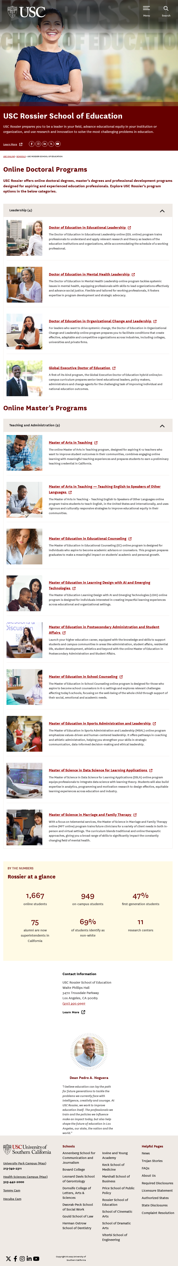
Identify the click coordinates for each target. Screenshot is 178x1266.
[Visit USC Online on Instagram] (38, 144)
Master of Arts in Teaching (71, 442)
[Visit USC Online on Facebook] (32, 144)
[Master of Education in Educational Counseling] (24, 546)
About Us (149, 1176)
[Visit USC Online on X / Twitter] (51, 144)
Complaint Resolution (158, 1213)
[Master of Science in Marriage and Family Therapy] (24, 827)
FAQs (145, 1168)
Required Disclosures (157, 1183)
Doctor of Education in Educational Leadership (88, 227)
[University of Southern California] (27, 12)
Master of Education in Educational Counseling (88, 538)
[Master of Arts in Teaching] (24, 453)
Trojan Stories (152, 1161)
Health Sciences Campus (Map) (25, 1177)
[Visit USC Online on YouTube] (58, 144)
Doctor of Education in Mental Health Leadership (89, 274)
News (146, 1153)
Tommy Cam (11, 1190)
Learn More (10, 144)
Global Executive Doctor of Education (80, 368)
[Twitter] (8, 1258)
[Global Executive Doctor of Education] (24, 378)
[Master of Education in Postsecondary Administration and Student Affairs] (24, 640)
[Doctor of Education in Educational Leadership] (24, 238)
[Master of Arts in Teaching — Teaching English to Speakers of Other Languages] (24, 500)
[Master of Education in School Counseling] (24, 687)
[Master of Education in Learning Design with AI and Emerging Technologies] (24, 593)
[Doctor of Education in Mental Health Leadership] (24, 285)
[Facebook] (15, 1258)
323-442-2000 (13, 1182)
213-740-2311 (12, 1168)
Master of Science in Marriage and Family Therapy (90, 815)
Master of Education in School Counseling (83, 677)
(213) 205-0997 (74, 1003)
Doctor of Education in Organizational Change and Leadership (100, 321)
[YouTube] (36, 1258)
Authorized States (155, 1198)
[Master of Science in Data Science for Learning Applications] (24, 780)
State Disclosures (155, 1205)
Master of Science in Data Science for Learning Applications (98, 770)
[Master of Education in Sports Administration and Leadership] (24, 734)
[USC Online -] (27, 1149)
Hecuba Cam (12, 1199)
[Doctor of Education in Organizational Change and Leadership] (24, 331)
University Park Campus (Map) (24, 1163)
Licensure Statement (157, 1191)
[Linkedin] (29, 1258)
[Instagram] (22, 1258)
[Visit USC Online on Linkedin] (45, 144)
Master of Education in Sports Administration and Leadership (100, 723)
